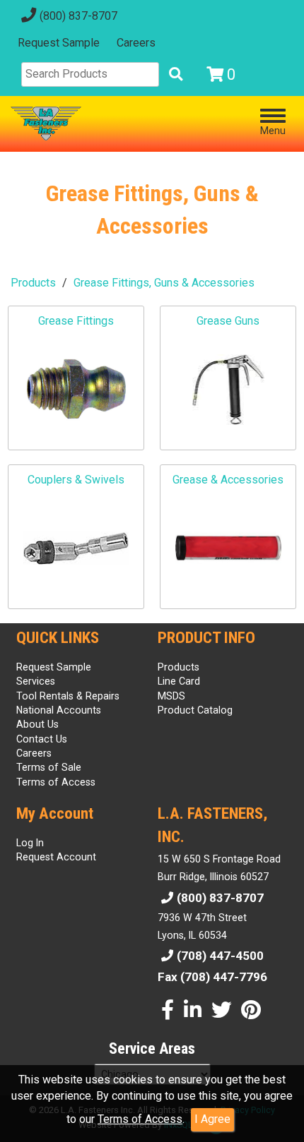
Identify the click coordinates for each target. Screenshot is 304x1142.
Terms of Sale (48, 767)
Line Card (179, 681)
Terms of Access (140, 1119)
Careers (136, 42)
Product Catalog (195, 710)
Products (33, 282)
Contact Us (41, 739)
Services (35, 681)
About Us (37, 724)
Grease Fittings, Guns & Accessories (164, 282)
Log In (30, 842)
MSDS (171, 696)
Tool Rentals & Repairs (67, 696)
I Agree (212, 1119)
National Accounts (58, 710)
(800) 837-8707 (78, 16)
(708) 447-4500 (220, 956)
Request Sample (59, 42)
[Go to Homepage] (46, 123)
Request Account (56, 856)
